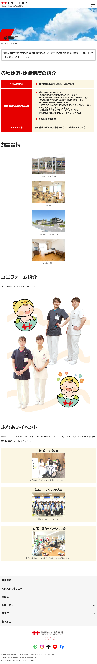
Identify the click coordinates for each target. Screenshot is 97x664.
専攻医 (5, 613)
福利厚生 (6, 621)
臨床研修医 (7, 605)
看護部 (5, 596)
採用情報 (6, 580)
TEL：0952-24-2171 (48, 637)
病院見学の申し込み (12, 588)
